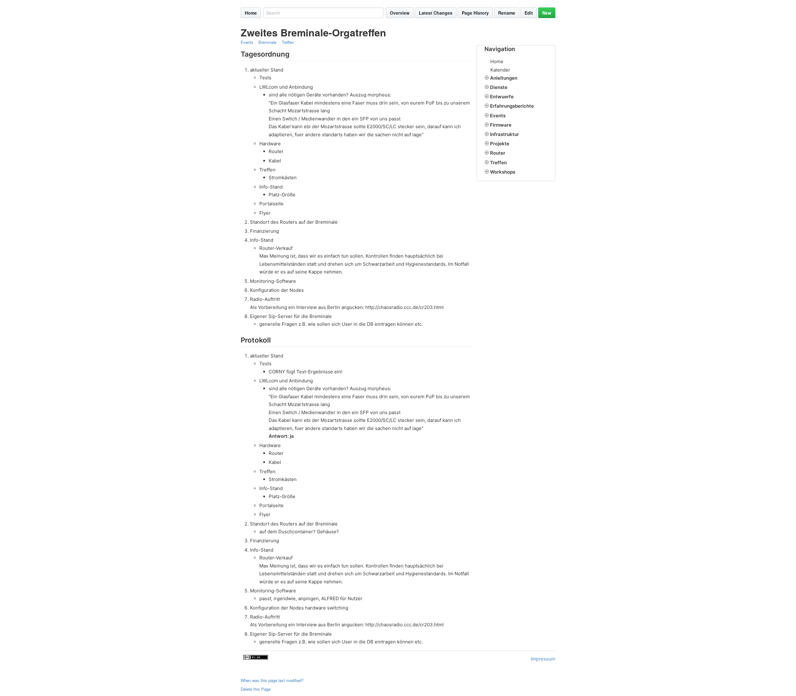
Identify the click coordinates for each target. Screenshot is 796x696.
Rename (506, 13)
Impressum (543, 659)
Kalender (500, 70)
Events (247, 42)
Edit (529, 13)
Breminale (267, 42)
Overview (400, 13)
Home (251, 13)
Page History (475, 13)
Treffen (288, 42)
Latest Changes (435, 13)
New (546, 13)
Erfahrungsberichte (512, 106)
